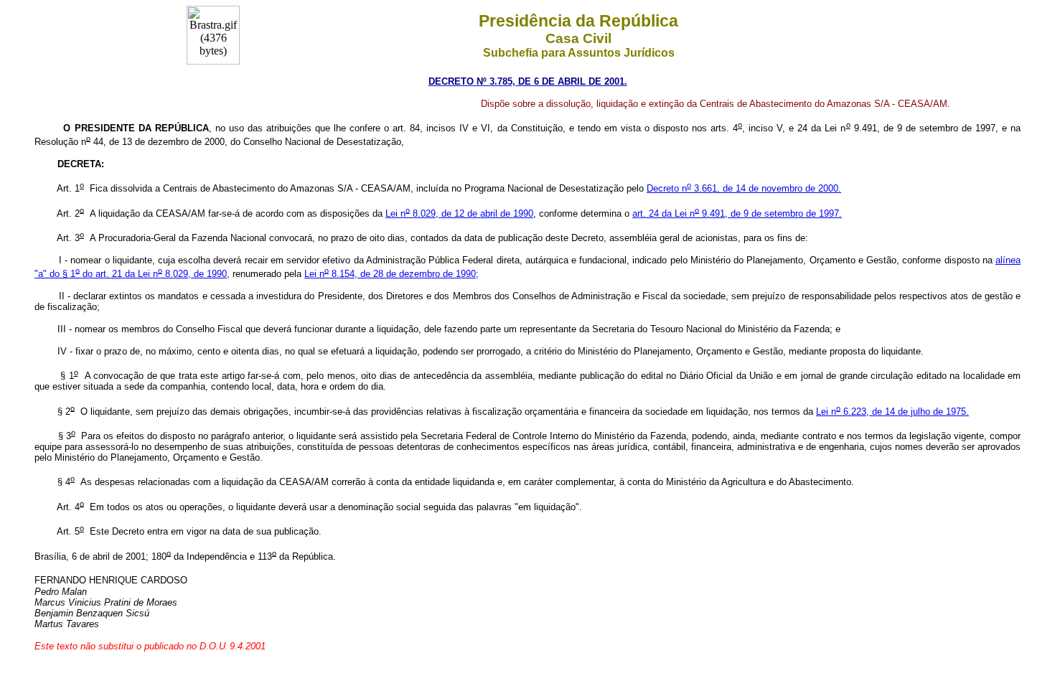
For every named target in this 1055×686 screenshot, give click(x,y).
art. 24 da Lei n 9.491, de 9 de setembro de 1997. (737, 213)
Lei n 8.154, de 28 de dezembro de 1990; (391, 273)
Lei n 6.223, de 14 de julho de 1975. (892, 411)
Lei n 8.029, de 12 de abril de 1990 (459, 213)
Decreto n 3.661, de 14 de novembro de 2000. (744, 188)
